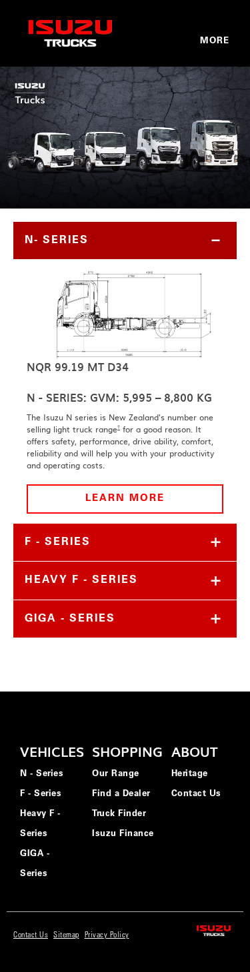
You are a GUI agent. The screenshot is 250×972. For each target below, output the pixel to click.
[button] (125, 240)
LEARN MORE (125, 499)
